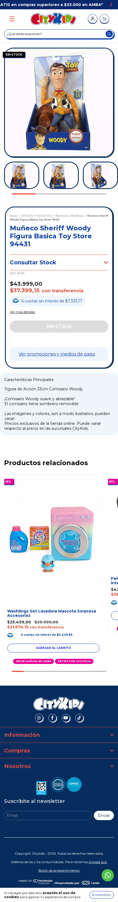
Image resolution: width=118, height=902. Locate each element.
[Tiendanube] (36, 883)
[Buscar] (109, 33)
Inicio (13, 215)
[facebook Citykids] (52, 718)
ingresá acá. (98, 862)
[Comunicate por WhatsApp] (108, 875)
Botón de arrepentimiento (59, 870)
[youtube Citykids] (66, 718)
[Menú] (12, 19)
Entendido (101, 895)
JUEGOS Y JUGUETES (36, 215)
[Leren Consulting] (77, 883)
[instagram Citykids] (39, 718)
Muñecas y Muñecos (69, 215)
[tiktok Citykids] (79, 718)
